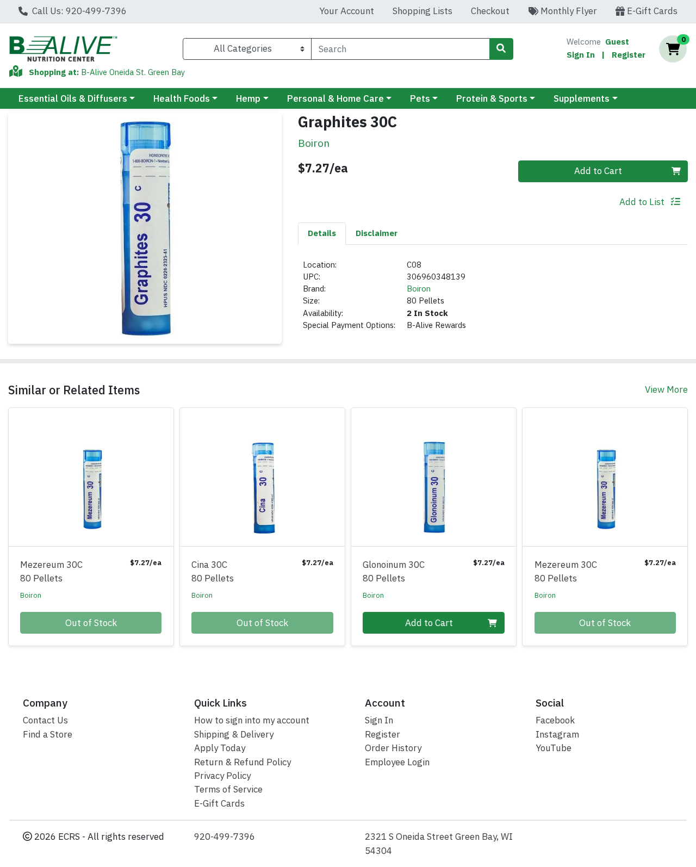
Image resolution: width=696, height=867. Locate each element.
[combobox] (400, 49)
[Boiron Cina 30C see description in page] (262, 477)
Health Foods (181, 98)
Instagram (557, 734)
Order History (393, 748)
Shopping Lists (422, 11)
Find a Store (47, 734)
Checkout (490, 11)
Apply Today (219, 748)
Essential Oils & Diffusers (72, 98)
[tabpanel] (493, 300)
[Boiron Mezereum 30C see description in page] (91, 477)
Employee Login (397, 762)
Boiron (419, 288)
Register (628, 54)
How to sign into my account (251, 720)
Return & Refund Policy (242, 762)
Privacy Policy (222, 776)
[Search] (501, 49)
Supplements (582, 98)
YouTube (553, 748)
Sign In (581, 54)
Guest (617, 41)
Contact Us (45, 720)
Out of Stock (91, 623)
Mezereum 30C (51, 571)
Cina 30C (212, 571)
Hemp (248, 98)
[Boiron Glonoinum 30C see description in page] (433, 477)
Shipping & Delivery (234, 734)
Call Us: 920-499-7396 (78, 11)
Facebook (555, 720)
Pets (420, 98)
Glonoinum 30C (394, 571)
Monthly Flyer (567, 11)
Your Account (346, 11)
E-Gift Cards (651, 11)
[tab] (322, 233)
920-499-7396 (224, 837)
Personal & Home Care (335, 98)
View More (666, 389)
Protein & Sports (491, 98)
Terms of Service (228, 789)
